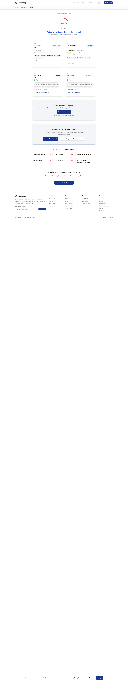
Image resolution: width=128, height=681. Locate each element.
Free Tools (52, 203)
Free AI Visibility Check (63, 183)
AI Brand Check (22, 7)
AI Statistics (85, 198)
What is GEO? (69, 198)
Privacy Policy (103, 203)
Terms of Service (104, 206)
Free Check (75, 2)
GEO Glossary (69, 203)
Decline (91, 678)
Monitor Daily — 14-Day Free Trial (71, 139)
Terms (111, 217)
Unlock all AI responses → (42, 92)
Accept (99, 678)
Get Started (108, 2)
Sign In (99, 2)
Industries (85, 201)
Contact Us (102, 201)
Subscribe (42, 209)
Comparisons (86, 203)
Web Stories (68, 208)
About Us (101, 198)
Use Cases (52, 206)
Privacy (105, 217)
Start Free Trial (62, 112)
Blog (66, 201)
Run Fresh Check (52, 139)
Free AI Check (53, 198)
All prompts (39, 60)
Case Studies (69, 206)
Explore (90, 2)
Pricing (83, 2)
